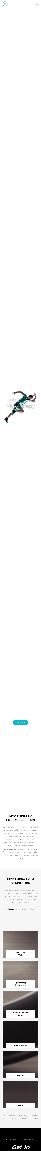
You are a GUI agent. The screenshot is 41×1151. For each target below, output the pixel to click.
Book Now (20, 722)
